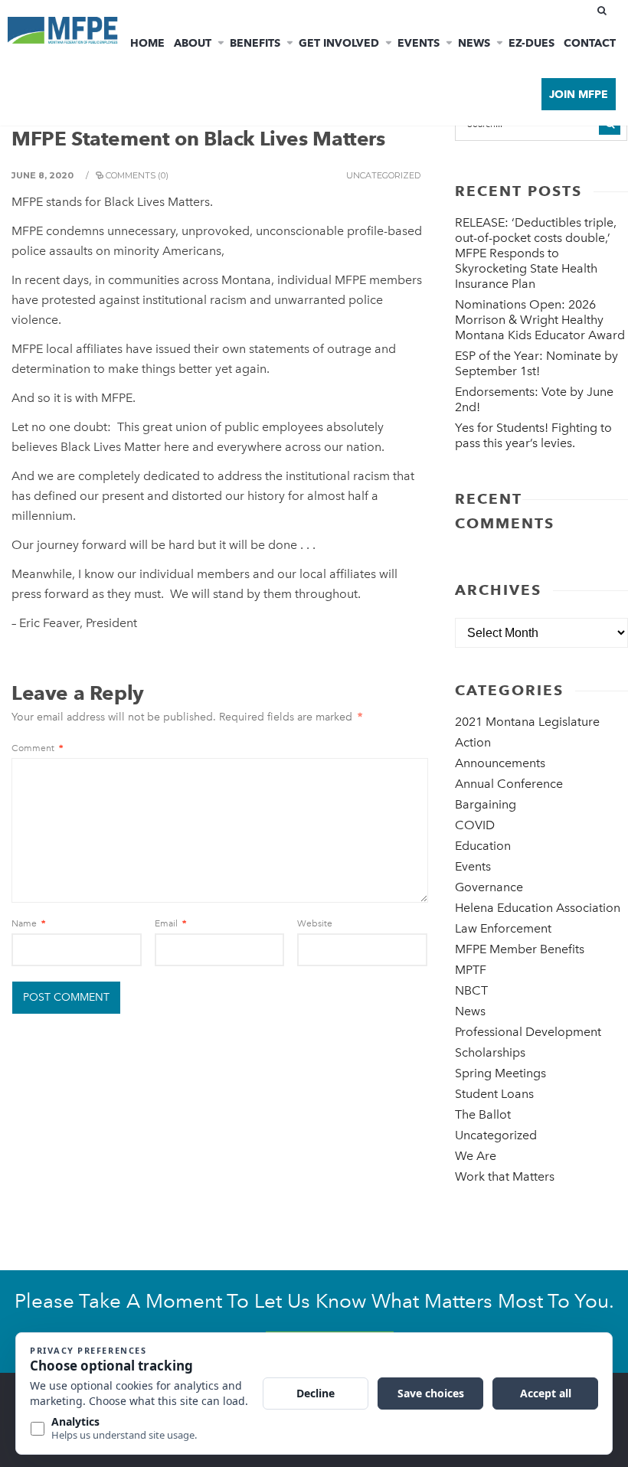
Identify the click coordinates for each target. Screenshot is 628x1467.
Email (170, 923)
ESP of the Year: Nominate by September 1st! (536, 363)
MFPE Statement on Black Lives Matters (198, 138)
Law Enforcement (503, 928)
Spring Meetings (500, 1073)
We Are (475, 1155)
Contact (590, 43)
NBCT (471, 990)
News (474, 43)
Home (147, 43)
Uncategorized (383, 175)
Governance (489, 887)
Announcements (500, 763)
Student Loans (494, 1093)
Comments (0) (137, 175)
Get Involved (339, 43)
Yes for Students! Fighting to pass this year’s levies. (533, 435)
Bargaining (485, 804)
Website (314, 923)
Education (483, 845)
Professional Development (528, 1031)
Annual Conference (509, 783)
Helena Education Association (537, 907)
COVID (475, 825)
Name (28, 923)
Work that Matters (504, 1176)
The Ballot (483, 1114)
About (192, 43)
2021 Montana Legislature (527, 721)
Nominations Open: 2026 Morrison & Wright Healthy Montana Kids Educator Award (540, 319)
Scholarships (490, 1052)
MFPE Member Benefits (519, 949)
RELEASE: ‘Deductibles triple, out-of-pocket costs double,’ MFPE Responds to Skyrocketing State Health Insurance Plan (536, 253)
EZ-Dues (531, 43)
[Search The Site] (605, 11)
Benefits (255, 43)
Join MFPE (578, 94)
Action (473, 742)
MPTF (470, 969)
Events (418, 43)
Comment (37, 748)
